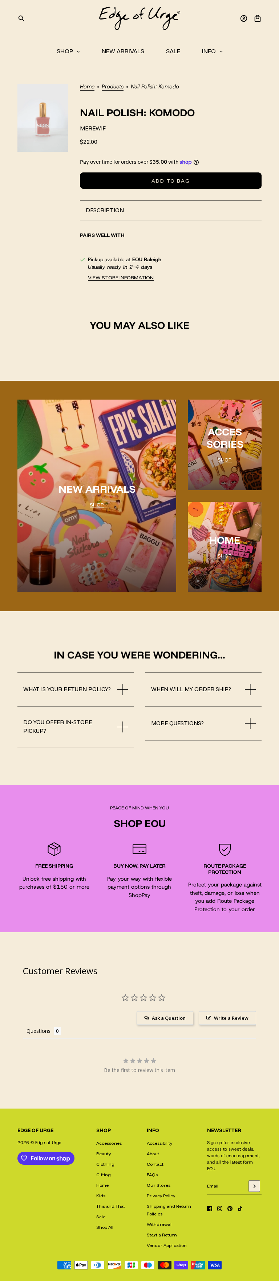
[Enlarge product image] (42, 118)
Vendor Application (167, 1245)
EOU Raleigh (146, 259)
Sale (100, 1216)
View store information (121, 277)
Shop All (104, 1227)
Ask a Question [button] (169, 1018)
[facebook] (210, 1209)
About (153, 1153)
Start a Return (162, 1235)
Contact (155, 1164)
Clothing (105, 1164)
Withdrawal (159, 1224)
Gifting (103, 1174)
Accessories (109, 1143)
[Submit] (254, 1186)
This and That (110, 1206)
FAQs (152, 1174)
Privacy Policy (161, 1195)
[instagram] (220, 1209)
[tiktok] (240, 1209)
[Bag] (258, 18)
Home (87, 87)
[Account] (244, 18)
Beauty (103, 1153)
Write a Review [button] (231, 1018)
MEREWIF (93, 128)
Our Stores (158, 1185)
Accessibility (159, 1143)
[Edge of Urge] (139, 18)
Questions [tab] (38, 1030)
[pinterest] (230, 1209)
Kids (100, 1195)
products (113, 87)
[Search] (21, 18)
